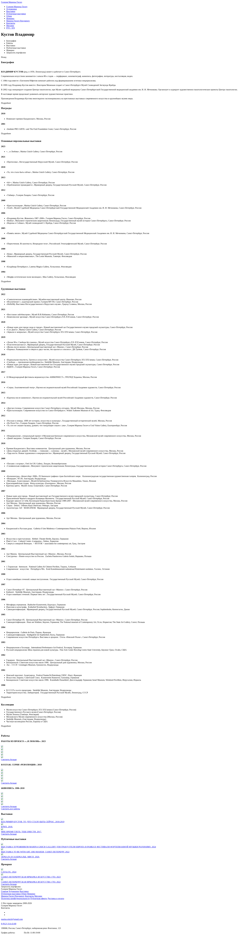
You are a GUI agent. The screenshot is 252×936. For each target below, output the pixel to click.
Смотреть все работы (10, 809)
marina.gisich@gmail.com (12, 919)
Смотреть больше (9, 759)
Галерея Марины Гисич (11, 2)
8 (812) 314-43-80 (8, 924)
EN (10, 28)
